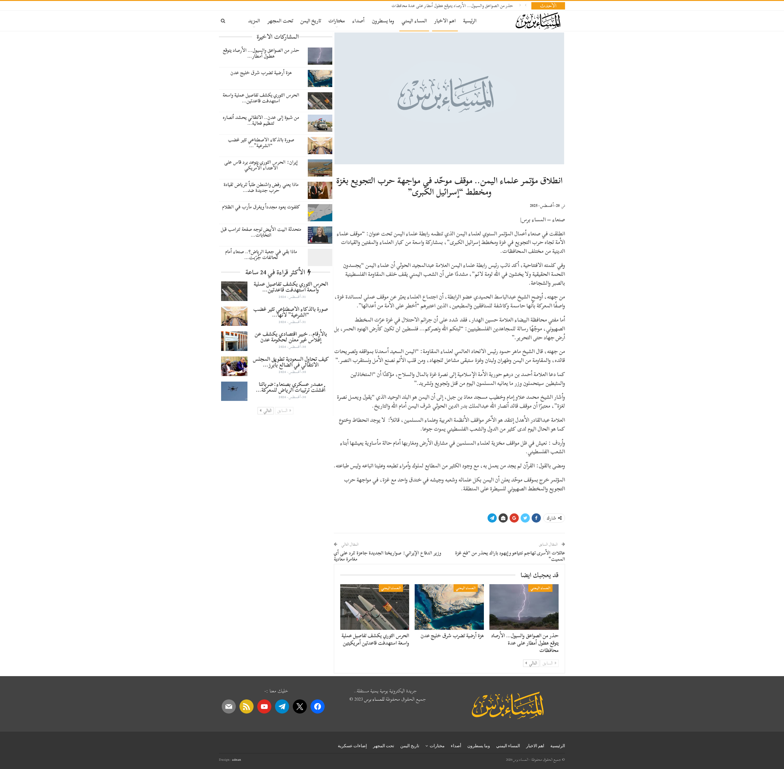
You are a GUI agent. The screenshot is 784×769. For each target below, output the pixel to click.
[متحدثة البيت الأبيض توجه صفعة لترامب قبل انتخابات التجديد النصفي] (320, 235)
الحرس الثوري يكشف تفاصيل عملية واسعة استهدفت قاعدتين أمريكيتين (375, 639)
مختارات (336, 20)
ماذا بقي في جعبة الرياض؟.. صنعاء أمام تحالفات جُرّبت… (261, 254)
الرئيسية (470, 20)
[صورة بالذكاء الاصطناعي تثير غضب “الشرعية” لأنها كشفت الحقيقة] (320, 145)
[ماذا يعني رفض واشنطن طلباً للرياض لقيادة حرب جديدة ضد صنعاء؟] (320, 190)
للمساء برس (374, 699)
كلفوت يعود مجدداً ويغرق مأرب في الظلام (261, 207)
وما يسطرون (383, 20)
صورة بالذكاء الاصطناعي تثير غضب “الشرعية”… (261, 142)
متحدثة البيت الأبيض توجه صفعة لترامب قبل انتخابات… (261, 232)
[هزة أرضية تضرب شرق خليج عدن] (449, 607)
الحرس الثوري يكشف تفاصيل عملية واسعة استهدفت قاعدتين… (261, 98)
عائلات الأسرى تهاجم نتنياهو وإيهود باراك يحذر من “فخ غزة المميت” (510, 556)
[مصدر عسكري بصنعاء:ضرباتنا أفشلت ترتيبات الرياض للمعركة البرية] (234, 391)
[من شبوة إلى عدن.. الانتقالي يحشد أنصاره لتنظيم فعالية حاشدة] (320, 123)
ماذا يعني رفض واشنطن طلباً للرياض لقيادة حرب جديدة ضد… (261, 187)
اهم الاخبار (445, 20)
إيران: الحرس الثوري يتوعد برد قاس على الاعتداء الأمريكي (261, 165)
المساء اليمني (414, 20)
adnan (236, 759)
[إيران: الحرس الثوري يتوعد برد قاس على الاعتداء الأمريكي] (320, 168)
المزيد (254, 20)
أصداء (358, 20)
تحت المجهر (280, 20)
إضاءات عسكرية (352, 745)
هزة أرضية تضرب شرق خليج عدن (452, 635)
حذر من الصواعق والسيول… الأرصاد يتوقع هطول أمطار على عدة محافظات (452, 5)
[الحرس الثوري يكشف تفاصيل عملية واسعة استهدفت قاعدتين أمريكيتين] (374, 607)
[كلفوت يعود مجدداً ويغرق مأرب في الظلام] (320, 212)
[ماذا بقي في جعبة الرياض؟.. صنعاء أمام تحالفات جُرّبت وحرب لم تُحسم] (320, 257)
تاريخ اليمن (310, 20)
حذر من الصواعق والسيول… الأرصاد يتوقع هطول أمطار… (261, 53)
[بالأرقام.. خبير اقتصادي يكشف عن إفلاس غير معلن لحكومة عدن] (234, 341)
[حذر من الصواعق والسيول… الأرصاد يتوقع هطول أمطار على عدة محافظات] (524, 607)
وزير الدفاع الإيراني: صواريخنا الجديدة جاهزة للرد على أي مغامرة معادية (387, 556)
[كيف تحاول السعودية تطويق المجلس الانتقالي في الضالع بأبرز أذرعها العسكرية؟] (234, 366)
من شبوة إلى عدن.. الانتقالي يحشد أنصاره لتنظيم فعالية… (261, 120)
